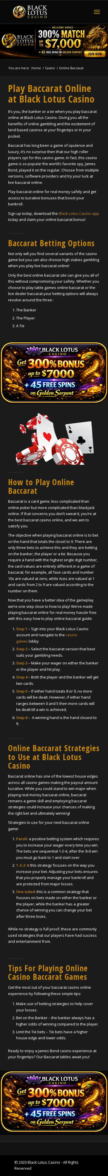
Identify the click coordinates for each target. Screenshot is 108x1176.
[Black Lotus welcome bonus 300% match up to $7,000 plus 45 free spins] (54, 41)
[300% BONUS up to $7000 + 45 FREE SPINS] (54, 373)
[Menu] (97, 12)
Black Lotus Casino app (79, 213)
